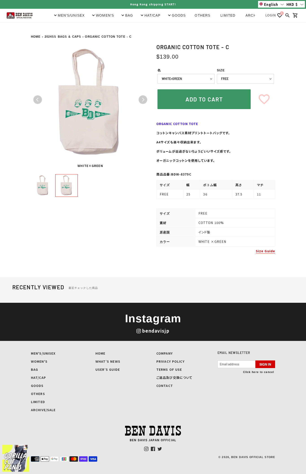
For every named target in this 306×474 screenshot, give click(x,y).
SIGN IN (265, 364)
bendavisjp (155, 330)
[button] (271, 4)
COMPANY (164, 353)
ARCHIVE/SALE (43, 410)
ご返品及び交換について (174, 377)
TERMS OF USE (169, 369)
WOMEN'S (39, 361)
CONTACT (164, 385)
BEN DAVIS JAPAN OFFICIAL (153, 440)
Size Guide (265, 251)
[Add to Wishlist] (264, 99)
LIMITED (227, 15)
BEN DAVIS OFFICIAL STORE (253, 457)
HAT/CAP (38, 377)
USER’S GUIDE (107, 369)
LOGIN (270, 15)
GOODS (37, 385)
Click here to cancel (258, 372)
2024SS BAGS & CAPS (63, 36)
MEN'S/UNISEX (43, 353)
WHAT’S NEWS (107, 361)
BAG (34, 369)
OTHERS (202, 15)
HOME (36, 36)
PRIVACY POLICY (170, 361)
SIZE (221, 70)
